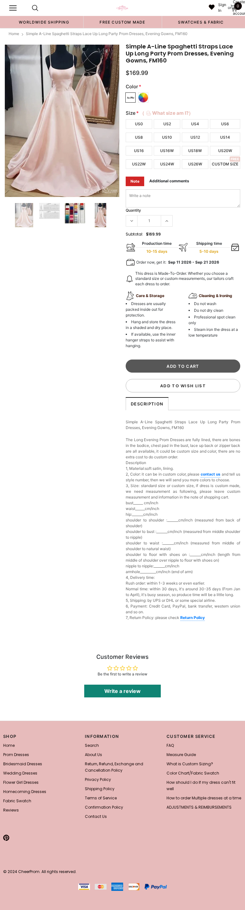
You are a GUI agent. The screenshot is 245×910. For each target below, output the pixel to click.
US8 (139, 137)
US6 (225, 123)
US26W (195, 164)
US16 (139, 150)
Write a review (122, 691)
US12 (195, 137)
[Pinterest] (6, 837)
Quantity (133, 210)
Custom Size (225, 164)
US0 (139, 123)
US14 (225, 137)
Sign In (222, 7)
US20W (225, 150)
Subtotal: (134, 234)
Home (14, 33)
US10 (167, 137)
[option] (44, 22)
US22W (139, 164)
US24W (167, 164)
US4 (195, 123)
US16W (167, 150)
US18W (195, 150)
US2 (167, 123)
